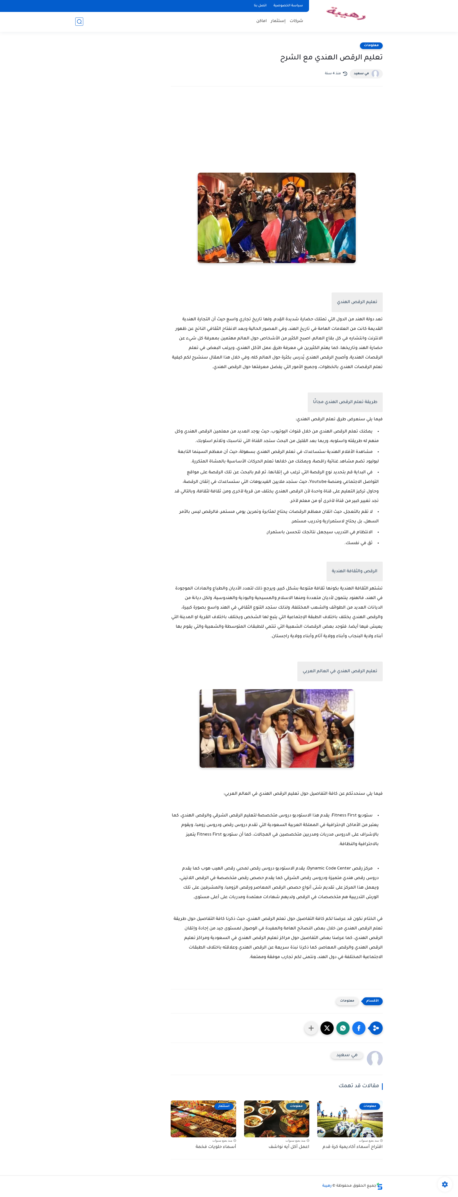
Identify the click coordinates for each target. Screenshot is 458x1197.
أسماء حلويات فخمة (216, 1147)
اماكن (261, 21)
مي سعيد (361, 74)
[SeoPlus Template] (379, 1186)
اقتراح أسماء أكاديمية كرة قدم (353, 1147)
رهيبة (327, 1186)
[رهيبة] (347, 15)
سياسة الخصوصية (288, 6)
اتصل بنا (260, 6)
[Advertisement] (277, 137)
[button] (358, 1028)
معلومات (371, 45)
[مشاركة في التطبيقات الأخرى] (311, 1028)
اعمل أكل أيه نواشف (288, 1147)
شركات (296, 21)
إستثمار (278, 21)
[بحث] (79, 22)
